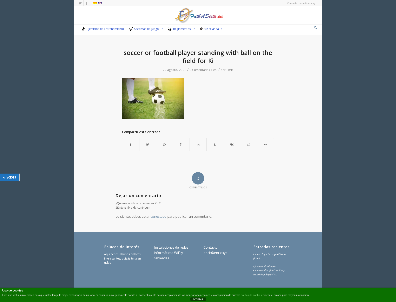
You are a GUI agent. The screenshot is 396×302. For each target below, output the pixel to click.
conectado (158, 216)
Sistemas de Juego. (146, 29)
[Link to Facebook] (87, 3)
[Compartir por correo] (265, 144)
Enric (229, 70)
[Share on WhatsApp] (164, 144)
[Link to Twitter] (80, 3)
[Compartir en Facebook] (130, 144)
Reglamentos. (182, 29)
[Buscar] (315, 27)
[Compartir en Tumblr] (215, 144)
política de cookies (251, 295)
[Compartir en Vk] (231, 144)
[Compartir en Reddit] (248, 144)
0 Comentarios (200, 70)
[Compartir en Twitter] (147, 144)
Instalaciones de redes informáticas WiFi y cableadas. (171, 253)
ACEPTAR (198, 299)
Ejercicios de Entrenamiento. (106, 29)
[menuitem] (315, 28)
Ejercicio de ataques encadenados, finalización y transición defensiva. (269, 270)
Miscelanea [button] (211, 29)
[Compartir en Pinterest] (181, 144)
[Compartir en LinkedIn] (198, 144)
